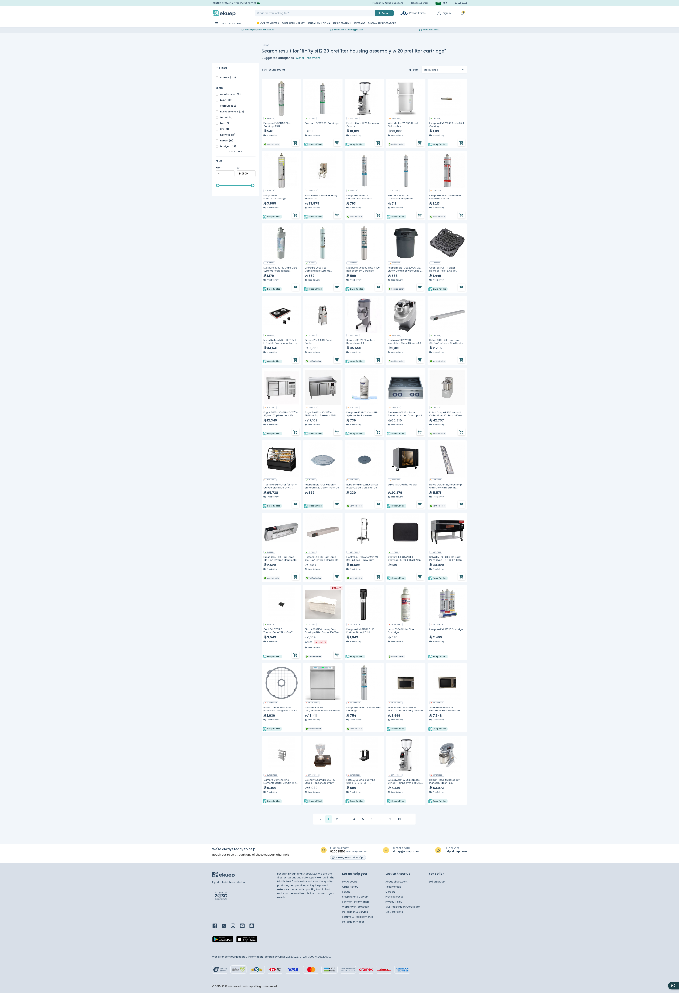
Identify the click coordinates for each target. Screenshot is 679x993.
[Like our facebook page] (217, 926)
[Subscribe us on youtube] (244, 926)
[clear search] (373, 13)
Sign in (447, 13)
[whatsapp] (673, 985)
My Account (349, 881)
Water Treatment (307, 58)
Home (265, 45)
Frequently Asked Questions (388, 2)
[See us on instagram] (235, 926)
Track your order (419, 2)
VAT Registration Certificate (402, 906)
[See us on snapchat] (254, 926)
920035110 (337, 851)
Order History (350, 887)
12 (389, 819)
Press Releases (394, 896)
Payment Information (355, 902)
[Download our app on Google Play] (222, 940)
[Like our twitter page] (226, 926)
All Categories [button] (231, 23)
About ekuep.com (396, 881)
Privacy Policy (393, 902)
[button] (441, 3)
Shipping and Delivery (355, 896)
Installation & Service (355, 912)
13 (399, 819)
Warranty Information (355, 906)
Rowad (346, 891)
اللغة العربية (461, 3)
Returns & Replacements (357, 917)
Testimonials (393, 887)
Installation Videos (353, 922)
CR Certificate (394, 912)
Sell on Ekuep (437, 881)
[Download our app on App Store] (246, 940)
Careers (390, 891)
